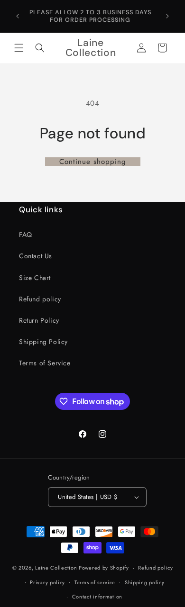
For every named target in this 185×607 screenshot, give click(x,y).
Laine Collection (56, 567)
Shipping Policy (43, 341)
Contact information (97, 596)
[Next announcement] (167, 16)
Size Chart (35, 277)
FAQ (25, 234)
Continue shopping (92, 161)
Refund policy (40, 299)
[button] (19, 47)
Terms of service (94, 582)
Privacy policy (47, 582)
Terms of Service (45, 363)
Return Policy (39, 320)
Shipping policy (145, 582)
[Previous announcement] (17, 16)
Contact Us (35, 256)
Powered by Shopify (104, 567)
